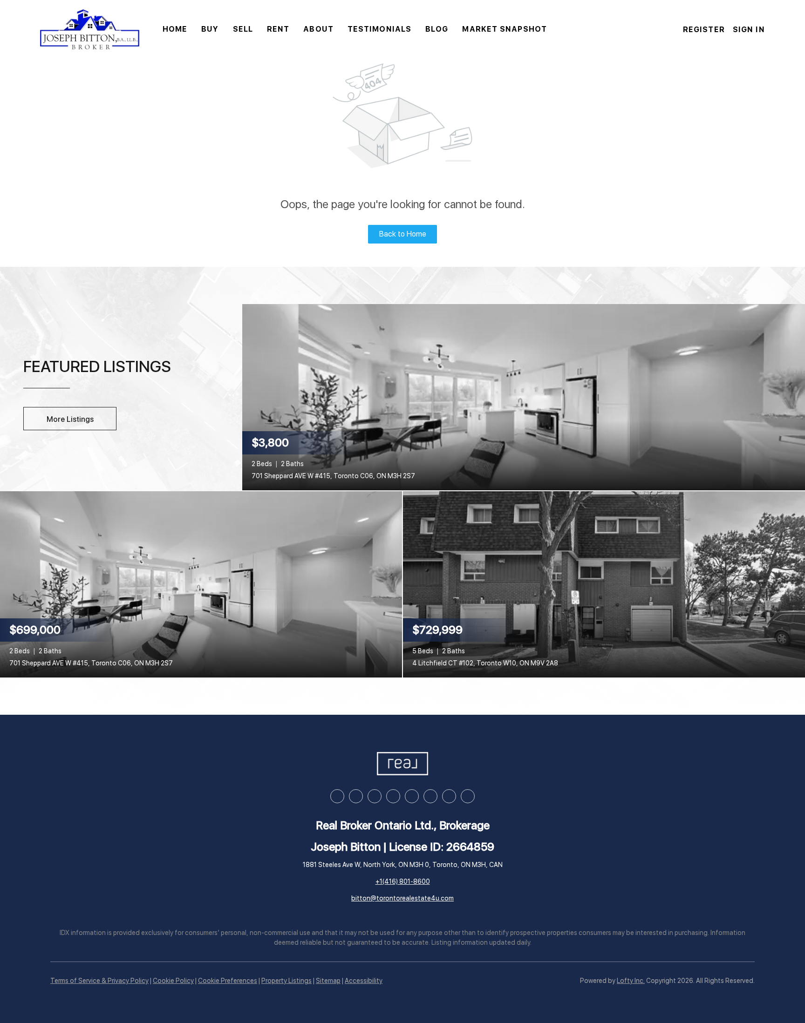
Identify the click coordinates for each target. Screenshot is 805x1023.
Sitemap (328, 980)
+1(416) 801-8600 (402, 881)
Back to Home (402, 234)
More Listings (70, 419)
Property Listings (286, 980)
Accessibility (363, 980)
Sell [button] (243, 29)
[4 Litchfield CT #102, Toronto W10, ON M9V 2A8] (604, 583)
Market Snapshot (504, 29)
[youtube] (412, 796)
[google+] (468, 796)
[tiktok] (430, 796)
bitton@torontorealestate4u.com (402, 898)
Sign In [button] (749, 29)
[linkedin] (356, 796)
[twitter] (375, 796)
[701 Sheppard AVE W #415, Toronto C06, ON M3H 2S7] (523, 396)
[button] (89, 29)
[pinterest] (449, 796)
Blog (436, 29)
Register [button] (704, 29)
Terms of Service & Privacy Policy (99, 980)
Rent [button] (278, 29)
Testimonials (379, 29)
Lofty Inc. (631, 980)
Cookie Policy (173, 980)
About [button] (318, 29)
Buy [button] (209, 29)
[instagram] (393, 796)
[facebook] (337, 796)
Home (175, 29)
